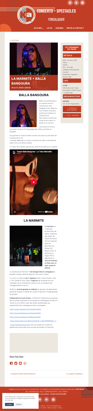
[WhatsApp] (25, 363)
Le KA (49, 28)
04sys (60, 408)
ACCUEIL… (39, 28)
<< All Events (14, 40)
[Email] (20, 363)
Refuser (19, 404)
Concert (65, 72)
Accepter (9, 404)
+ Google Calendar (72, 109)
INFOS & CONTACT (75, 28)
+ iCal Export (72, 115)
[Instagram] (82, 2)
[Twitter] (16, 363)
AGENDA (59, 28)
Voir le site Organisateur (71, 104)
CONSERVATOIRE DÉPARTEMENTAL (23, 374)
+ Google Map (68, 93)
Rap (70, 77)
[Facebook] (70, 2)
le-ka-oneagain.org (54, 406)
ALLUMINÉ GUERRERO (74, 374)
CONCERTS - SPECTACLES (56, 11)
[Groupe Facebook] (76, 2)
